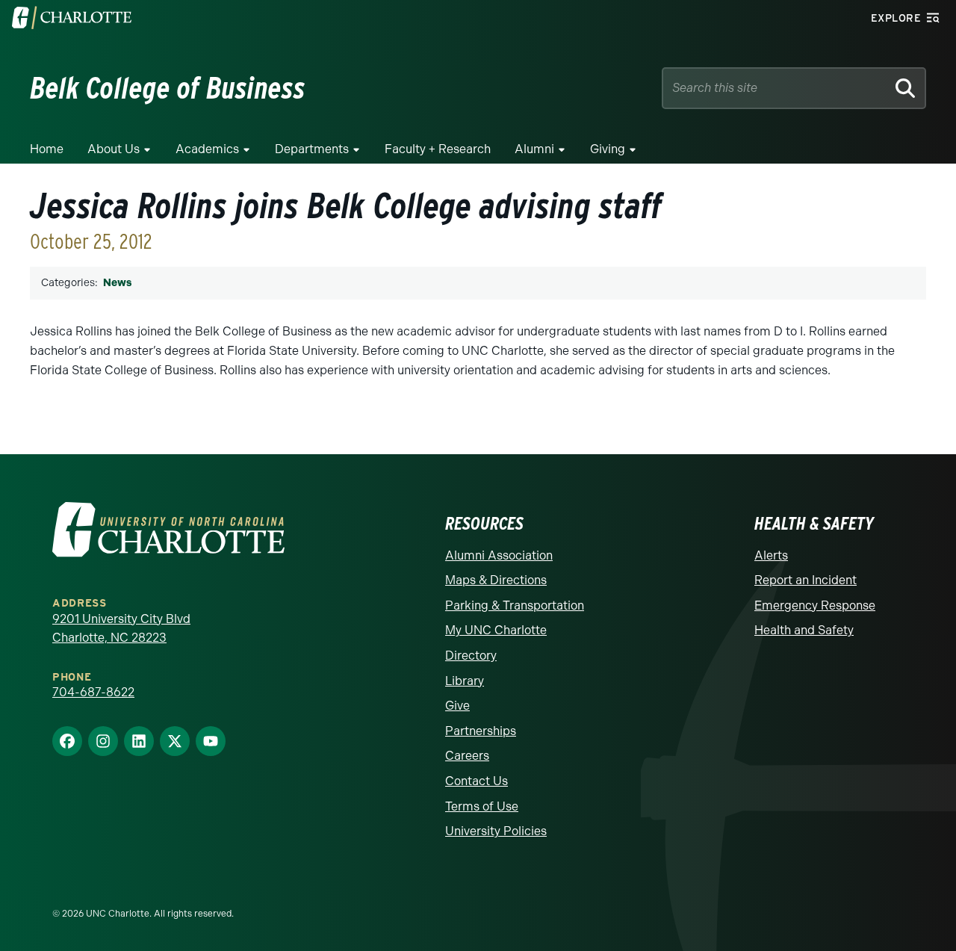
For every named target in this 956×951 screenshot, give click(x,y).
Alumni (534, 149)
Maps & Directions (496, 580)
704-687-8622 (93, 692)
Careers (467, 756)
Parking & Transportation (514, 605)
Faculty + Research (438, 149)
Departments (312, 149)
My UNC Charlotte (496, 630)
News (117, 282)
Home (46, 149)
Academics (207, 149)
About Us (113, 149)
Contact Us (476, 781)
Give (457, 705)
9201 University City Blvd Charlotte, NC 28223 (121, 628)
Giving (607, 149)
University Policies (496, 831)
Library (464, 681)
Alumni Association (499, 555)
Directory (471, 655)
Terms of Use (481, 806)
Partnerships (480, 731)
